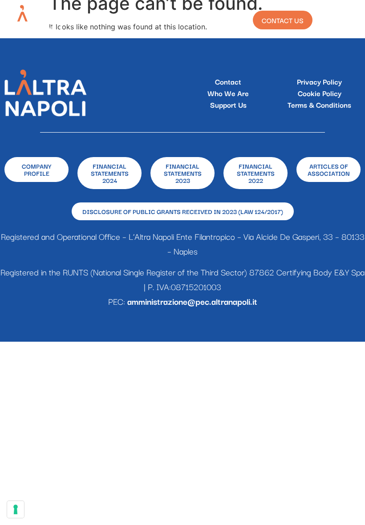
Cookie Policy (319, 93)
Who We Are (228, 93)
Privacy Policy (319, 81)
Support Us (228, 104)
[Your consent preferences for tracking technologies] (15, 509)
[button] (348, 20)
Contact (228, 81)
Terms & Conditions (319, 104)
